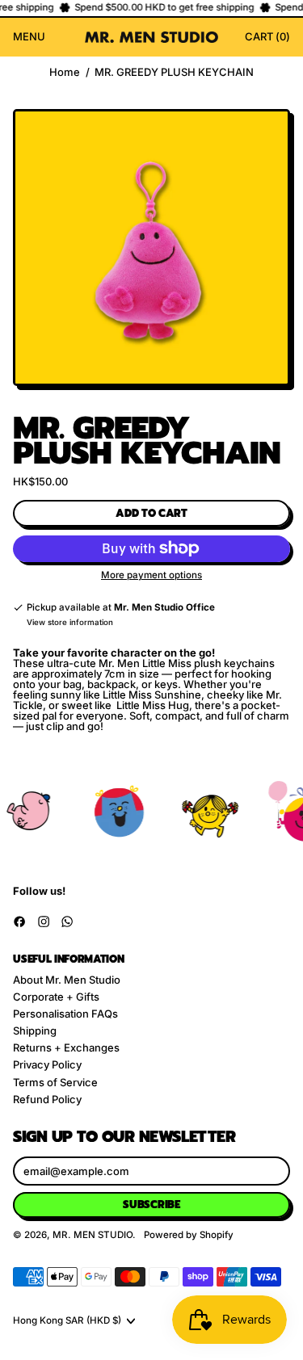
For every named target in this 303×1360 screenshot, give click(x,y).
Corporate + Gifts (56, 996)
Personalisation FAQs (65, 1013)
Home (64, 72)
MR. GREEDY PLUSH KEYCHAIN (174, 72)
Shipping (35, 1030)
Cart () (267, 39)
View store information (70, 623)
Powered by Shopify (189, 1234)
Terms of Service (55, 1082)
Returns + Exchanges (66, 1047)
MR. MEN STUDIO (93, 1234)
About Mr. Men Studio (66, 979)
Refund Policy (47, 1099)
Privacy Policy (47, 1064)
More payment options (151, 576)
